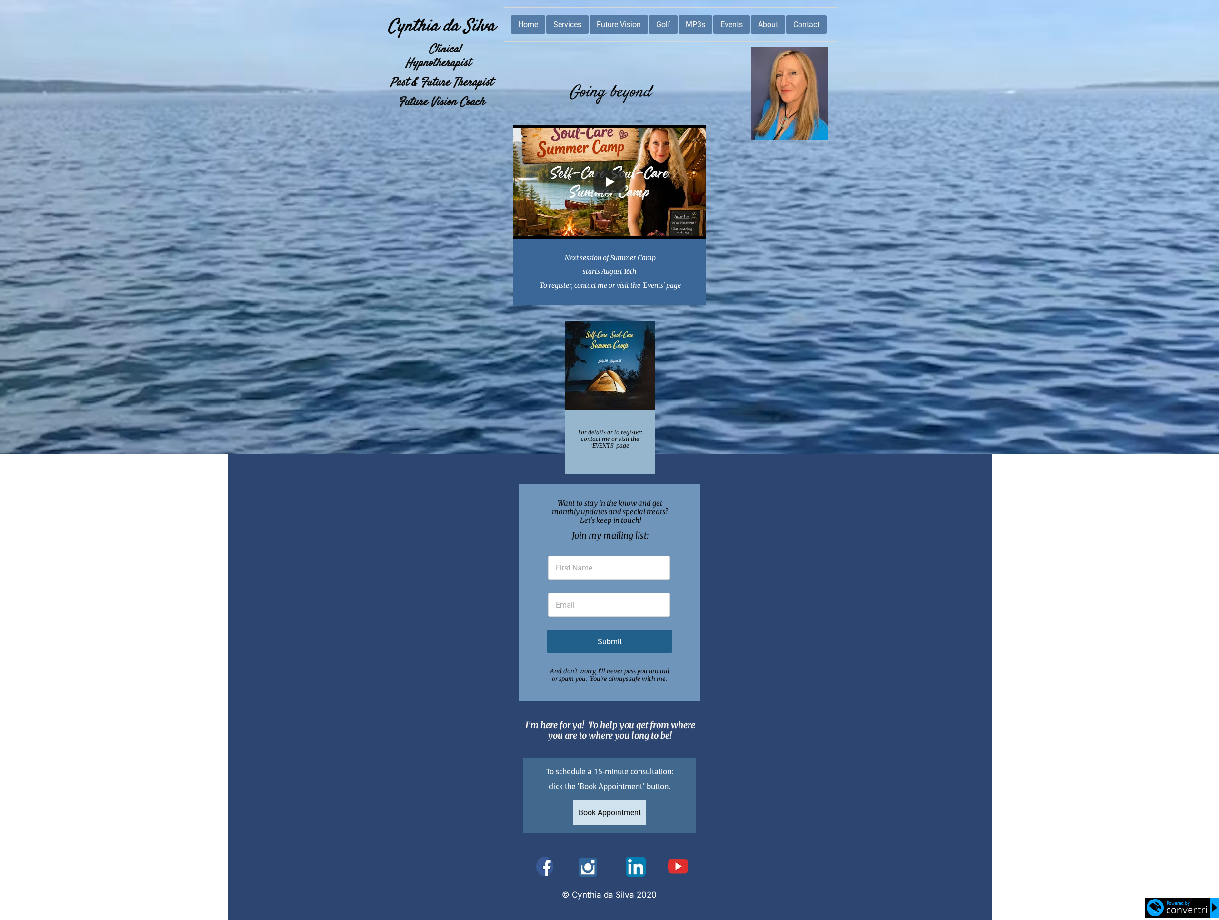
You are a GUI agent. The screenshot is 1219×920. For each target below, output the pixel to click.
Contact (806, 24)
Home (528, 24)
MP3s (695, 24)
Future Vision (619, 24)
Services (567, 24)
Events (731, 24)
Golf (663, 24)
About (768, 24)
